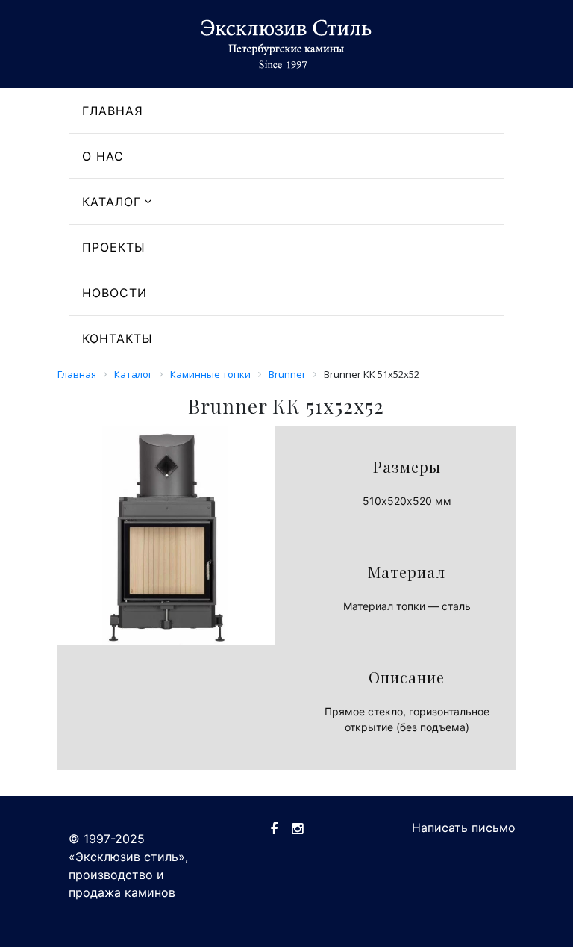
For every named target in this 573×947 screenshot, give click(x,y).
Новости (114, 292)
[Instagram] (297, 828)
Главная (112, 110)
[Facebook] (274, 828)
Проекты (113, 247)
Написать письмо (464, 827)
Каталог (111, 201)
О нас (103, 156)
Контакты (117, 338)
